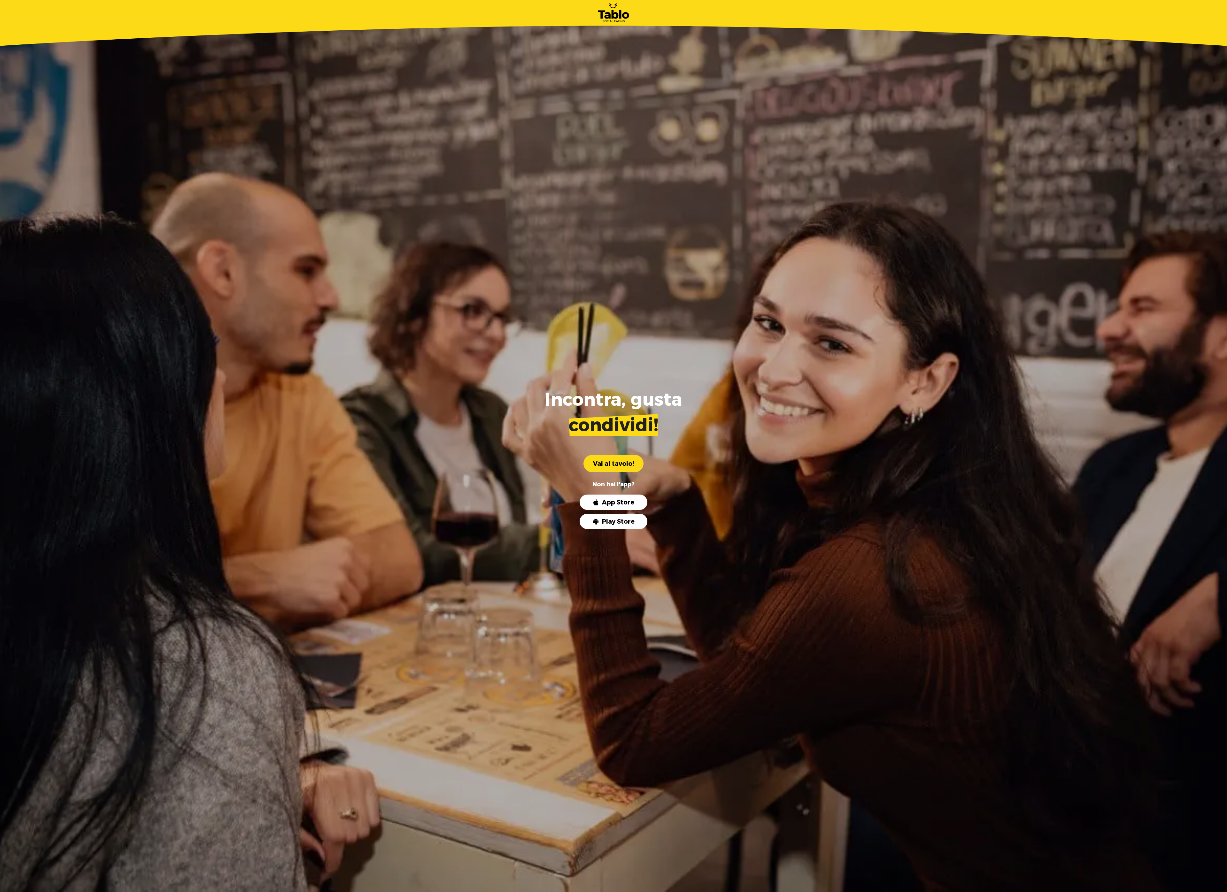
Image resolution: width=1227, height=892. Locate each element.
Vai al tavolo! (613, 463)
